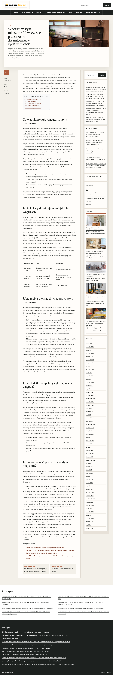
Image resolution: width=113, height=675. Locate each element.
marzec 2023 (89, 421)
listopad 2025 (89, 363)
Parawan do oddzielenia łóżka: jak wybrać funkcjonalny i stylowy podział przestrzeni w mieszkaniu (95, 103)
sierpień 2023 (90, 405)
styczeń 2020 (89, 528)
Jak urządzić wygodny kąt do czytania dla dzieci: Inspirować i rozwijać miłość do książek (32, 661)
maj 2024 (88, 379)
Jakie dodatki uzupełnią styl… (32, 105)
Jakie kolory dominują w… (32, 101)
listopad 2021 (89, 457)
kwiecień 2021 (90, 479)
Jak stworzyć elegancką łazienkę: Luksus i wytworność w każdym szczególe (28, 645)
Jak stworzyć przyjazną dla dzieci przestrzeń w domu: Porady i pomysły (50, 550)
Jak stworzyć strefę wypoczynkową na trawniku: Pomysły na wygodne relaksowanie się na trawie (96, 165)
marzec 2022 (89, 444)
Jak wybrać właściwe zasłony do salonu (63, 569)
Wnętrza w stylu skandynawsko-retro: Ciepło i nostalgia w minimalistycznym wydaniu (95, 134)
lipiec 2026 (89, 343)
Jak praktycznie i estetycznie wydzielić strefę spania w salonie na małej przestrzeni (81, 608)
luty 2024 (88, 389)
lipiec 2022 (89, 431)
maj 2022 (88, 437)
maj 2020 (88, 515)
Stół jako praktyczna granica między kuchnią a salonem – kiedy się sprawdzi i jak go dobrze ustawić (36, 642)
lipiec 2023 (89, 408)
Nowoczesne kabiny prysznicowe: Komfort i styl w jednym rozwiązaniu (26, 648)
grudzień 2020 (90, 492)
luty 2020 (88, 525)
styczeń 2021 (89, 489)
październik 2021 (90, 460)
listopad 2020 (89, 495)
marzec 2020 (89, 521)
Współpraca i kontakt (93, 12)
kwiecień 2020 (90, 518)
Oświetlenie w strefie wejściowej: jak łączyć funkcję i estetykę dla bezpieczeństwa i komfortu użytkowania (38, 664)
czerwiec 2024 (90, 376)
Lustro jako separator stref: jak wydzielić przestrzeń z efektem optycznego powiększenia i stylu (95, 96)
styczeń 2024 (89, 392)
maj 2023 (88, 415)
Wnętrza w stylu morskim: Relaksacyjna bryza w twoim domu (95, 158)
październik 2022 (90, 424)
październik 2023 (90, 398)
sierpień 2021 (89, 466)
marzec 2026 (89, 356)
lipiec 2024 (89, 372)
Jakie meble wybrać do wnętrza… (33, 103)
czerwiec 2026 (90, 347)
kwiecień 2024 (90, 382)
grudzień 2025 (90, 360)
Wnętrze (15, 12)
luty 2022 (88, 447)
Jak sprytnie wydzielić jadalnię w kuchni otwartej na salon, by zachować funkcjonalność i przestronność (83, 613)
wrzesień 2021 (90, 463)
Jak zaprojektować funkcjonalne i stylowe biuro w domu (45, 547)
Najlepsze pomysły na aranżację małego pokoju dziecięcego (94, 252)
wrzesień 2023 (90, 402)
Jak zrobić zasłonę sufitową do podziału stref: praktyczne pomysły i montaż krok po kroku (96, 119)
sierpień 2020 (90, 505)
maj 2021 (88, 476)
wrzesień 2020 (90, 502)
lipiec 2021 (89, 470)
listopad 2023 (89, 395)
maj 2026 (88, 350)
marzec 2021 (89, 482)
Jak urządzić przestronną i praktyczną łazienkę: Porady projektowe (24, 654)
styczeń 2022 (89, 450)
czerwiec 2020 (90, 512)
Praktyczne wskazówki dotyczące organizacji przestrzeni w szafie (35, 569)
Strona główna (105, 672)
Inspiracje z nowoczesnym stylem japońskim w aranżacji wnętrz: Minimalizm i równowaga (95, 142)
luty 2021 (88, 486)
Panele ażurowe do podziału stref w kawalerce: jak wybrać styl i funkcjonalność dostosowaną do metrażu (80, 603)
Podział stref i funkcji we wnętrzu (95, 198)
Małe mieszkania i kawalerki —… (32, 12)
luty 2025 (88, 366)
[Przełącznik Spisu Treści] (46, 96)
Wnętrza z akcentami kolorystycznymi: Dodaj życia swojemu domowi (25, 651)
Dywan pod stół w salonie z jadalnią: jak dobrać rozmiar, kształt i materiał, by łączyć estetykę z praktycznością (26, 613)
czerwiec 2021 (90, 473)
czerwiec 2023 (90, 411)
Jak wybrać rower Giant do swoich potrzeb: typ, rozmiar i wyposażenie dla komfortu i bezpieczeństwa (96, 89)
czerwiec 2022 (90, 434)
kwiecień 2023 (90, 418)
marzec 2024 (89, 385)
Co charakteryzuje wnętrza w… (33, 99)
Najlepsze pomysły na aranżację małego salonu (41, 553)
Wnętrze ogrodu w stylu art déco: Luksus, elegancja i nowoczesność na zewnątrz (95, 150)
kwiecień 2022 (90, 440)
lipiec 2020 (89, 508)
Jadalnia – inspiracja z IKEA (11, 638)
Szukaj (106, 5)
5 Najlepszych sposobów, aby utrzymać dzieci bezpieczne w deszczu (25, 632)
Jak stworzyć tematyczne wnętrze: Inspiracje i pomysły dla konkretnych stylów (96, 297)
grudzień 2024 (90, 369)
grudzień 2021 (90, 453)
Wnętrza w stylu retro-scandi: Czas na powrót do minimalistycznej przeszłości (95, 323)
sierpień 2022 (90, 427)
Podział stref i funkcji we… (56, 12)
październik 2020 (90, 499)
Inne (70, 12)
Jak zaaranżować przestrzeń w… (33, 108)
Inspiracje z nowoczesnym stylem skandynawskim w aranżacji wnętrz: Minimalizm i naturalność (34, 658)
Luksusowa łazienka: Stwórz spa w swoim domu (95, 275)
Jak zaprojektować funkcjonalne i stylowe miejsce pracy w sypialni (95, 229)
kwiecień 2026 (90, 353)
